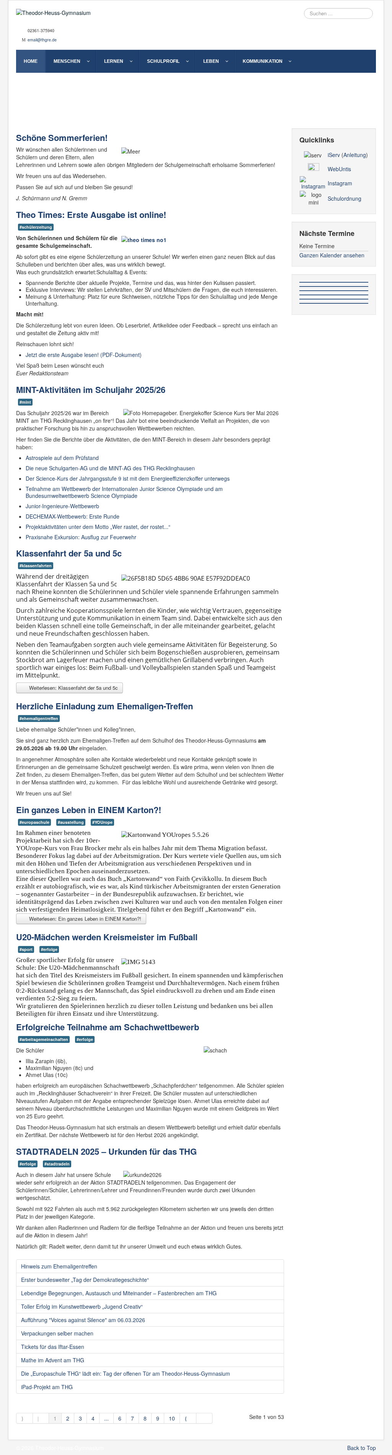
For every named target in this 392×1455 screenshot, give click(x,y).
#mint (25, 402)
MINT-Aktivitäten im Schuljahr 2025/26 (90, 389)
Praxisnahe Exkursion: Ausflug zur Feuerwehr (81, 537)
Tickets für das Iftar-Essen (52, 1346)
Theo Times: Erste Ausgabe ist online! (91, 214)
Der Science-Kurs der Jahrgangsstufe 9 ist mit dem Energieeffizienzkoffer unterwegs (128, 478)
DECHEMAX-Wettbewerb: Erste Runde (72, 516)
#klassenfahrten (36, 565)
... (106, 1418)
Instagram (340, 183)
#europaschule (34, 822)
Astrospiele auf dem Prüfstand (62, 458)
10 (172, 1418)
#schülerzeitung (36, 227)
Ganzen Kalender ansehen (331, 255)
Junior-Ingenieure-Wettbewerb (62, 506)
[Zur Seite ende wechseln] (204, 1418)
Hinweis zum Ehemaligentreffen (59, 1266)
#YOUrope (102, 822)
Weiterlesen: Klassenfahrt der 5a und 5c (73, 687)
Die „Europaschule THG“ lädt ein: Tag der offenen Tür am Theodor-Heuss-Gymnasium (125, 1373)
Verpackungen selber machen (57, 1333)
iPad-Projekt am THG (47, 1387)
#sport (26, 949)
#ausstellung (71, 822)
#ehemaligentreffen (39, 718)
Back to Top (361, 1448)
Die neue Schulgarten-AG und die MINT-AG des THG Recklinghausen (110, 468)
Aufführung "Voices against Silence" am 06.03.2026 (83, 1320)
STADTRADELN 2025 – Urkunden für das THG (106, 1151)
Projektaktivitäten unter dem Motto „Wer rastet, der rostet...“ (98, 526)
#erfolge (49, 949)
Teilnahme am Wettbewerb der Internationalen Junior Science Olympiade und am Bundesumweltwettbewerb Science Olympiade (124, 492)
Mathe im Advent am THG (52, 1360)
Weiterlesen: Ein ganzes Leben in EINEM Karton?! (84, 918)
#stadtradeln (57, 1164)
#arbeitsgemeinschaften (44, 1039)
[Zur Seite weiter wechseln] (188, 1418)
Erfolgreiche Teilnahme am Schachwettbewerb (107, 1027)
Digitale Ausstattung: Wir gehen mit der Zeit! (192, 108)
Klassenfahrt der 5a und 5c (69, 553)
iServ (334, 155)
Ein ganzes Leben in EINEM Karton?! (88, 810)
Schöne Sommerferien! (62, 137)
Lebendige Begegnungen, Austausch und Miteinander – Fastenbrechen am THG (119, 1293)
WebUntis (339, 169)
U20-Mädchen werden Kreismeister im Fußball (107, 937)
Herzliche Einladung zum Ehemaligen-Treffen (104, 706)
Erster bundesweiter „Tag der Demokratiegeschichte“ (85, 1279)
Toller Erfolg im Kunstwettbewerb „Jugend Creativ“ (82, 1306)
